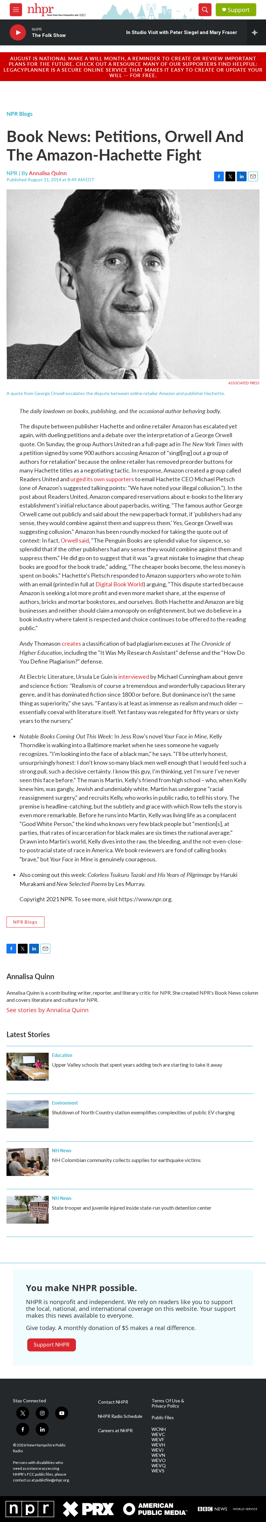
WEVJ (157, 1450)
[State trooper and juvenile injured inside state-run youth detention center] (27, 1210)
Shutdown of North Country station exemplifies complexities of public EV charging (143, 1112)
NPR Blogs (19, 113)
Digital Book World (119, 584)
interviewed (133, 676)
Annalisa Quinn (48, 173)
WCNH (158, 1429)
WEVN (158, 1455)
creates (71, 643)
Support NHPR (51, 1344)
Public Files (162, 1417)
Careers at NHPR (115, 1430)
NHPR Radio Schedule (120, 1416)
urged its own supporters (102, 479)
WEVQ (158, 1465)
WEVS (157, 1470)
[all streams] (256, 32)
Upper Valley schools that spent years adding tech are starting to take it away (137, 1064)
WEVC (158, 1434)
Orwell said (75, 540)
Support (239, 9)
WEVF (157, 1439)
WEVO (158, 1460)
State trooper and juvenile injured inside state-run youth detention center (132, 1207)
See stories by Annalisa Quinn (47, 1010)
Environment (65, 1102)
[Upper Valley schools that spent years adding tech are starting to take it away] (27, 1067)
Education (62, 1055)
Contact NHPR (113, 1402)
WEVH (158, 1444)
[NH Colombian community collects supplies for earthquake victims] (27, 1162)
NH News (61, 1150)
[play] (18, 32)
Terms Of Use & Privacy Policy (167, 1403)
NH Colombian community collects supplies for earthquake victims (126, 1160)
